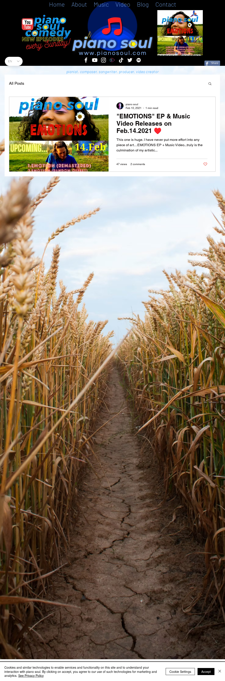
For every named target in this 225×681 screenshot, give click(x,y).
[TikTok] (121, 60)
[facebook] (86, 60)
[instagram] (103, 60)
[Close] (219, 671)
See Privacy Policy (31, 675)
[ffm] (112, 60)
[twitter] (130, 60)
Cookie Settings (180, 671)
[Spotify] (138, 60)
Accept (206, 671)
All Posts (16, 83)
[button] (210, 84)
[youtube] (94, 60)
